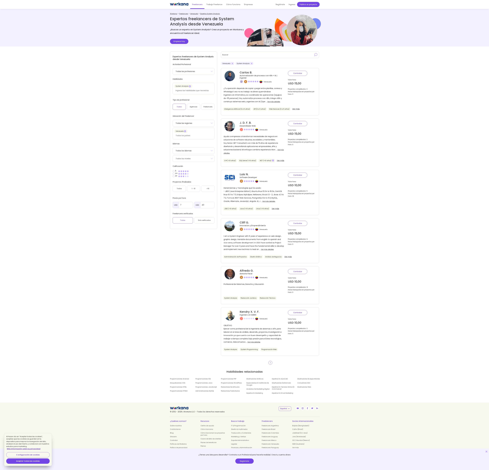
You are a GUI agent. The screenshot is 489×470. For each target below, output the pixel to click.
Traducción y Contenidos (241, 433)
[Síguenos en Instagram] (302, 408)
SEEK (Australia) (298, 444)
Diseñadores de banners (281, 383)
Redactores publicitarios (230, 391)
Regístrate (244, 461)
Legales (234, 444)
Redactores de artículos (230, 387)
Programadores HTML (178, 387)
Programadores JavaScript (206, 387)
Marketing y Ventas (238, 437)
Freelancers (197, 4)
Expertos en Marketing (254, 393)
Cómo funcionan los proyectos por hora (213, 434)
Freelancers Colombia (270, 433)
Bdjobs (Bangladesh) (300, 426)
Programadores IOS (203, 379)
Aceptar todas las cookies (28, 461)
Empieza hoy (179, 41)
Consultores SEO (303, 383)
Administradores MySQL (204, 391)
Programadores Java (203, 383)
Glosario (173, 437)
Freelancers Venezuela (270, 444)
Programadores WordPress (231, 383)
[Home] (179, 4)
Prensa (203, 446)
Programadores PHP (228, 379)
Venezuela (268, 82)
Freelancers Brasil (268, 429)
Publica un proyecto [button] (308, 4)
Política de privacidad (178, 447)
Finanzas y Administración (241, 447)
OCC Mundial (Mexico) (301, 440)
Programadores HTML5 (179, 391)
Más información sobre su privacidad (23, 449)
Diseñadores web (304, 387)
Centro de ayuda (207, 426)
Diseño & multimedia (239, 429)
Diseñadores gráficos (254, 379)
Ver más (296, 109)
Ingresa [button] (292, 4)
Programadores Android (179, 379)
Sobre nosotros (176, 426)
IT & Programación (238, 426)
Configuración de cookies (28, 455)
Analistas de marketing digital (257, 389)
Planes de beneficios (208, 442)
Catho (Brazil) (297, 429)
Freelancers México (269, 440)
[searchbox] (193, 90)
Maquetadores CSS (177, 383)
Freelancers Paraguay (270, 447)
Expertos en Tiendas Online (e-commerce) (283, 388)
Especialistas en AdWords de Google (257, 384)
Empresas (248, 4)
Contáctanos (175, 429)
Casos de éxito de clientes (211, 439)
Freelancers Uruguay (270, 437)
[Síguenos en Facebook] (307, 408)
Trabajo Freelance (214, 4)
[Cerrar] (486, 451)
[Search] (316, 55)
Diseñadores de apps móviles (308, 379)
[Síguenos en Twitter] (312, 408)
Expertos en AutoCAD (280, 379)
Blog (172, 433)
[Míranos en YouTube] (298, 408)
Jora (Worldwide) (299, 437)
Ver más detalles (273, 102)
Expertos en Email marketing (282, 393)
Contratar (297, 73)
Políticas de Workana (178, 444)
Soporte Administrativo (240, 440)
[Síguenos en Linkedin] (317, 408)
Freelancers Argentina (270, 426)
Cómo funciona (233, 4)
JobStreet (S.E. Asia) (300, 433)
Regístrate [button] (280, 4)
